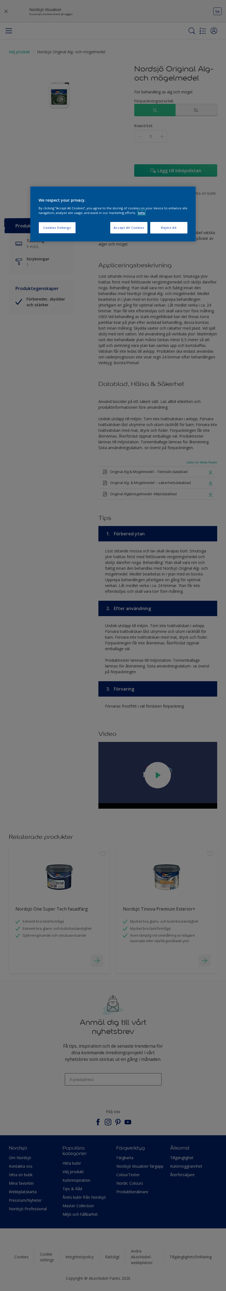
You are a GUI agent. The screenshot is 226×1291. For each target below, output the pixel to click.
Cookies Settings (57, 228)
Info (141, 213)
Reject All (169, 228)
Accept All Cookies (129, 228)
